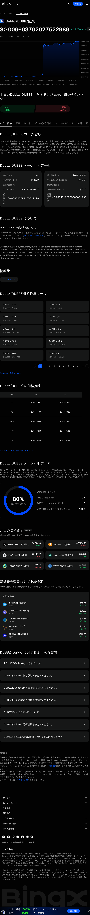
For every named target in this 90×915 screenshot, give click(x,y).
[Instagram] (22, 837)
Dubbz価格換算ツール (9, 373)
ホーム (2, 13)
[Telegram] (8, 837)
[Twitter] (3, 837)
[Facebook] (17, 837)
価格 (10, 13)
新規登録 (78, 3)
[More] (36, 837)
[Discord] (13, 837)
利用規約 (52, 766)
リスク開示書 (22, 780)
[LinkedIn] (27, 837)
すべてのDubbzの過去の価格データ (15, 450)
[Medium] (31, 837)
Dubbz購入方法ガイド (33, 235)
